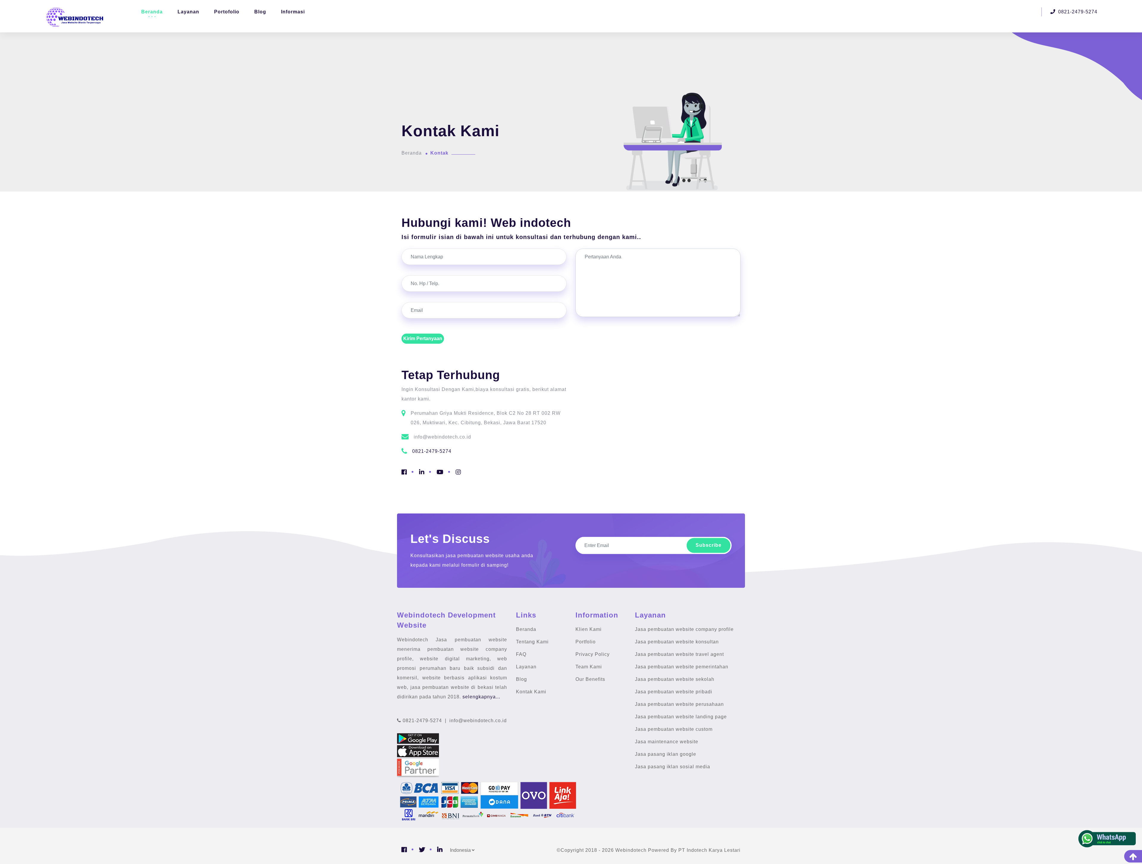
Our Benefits (590, 679)
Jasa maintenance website (666, 741)
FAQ (521, 654)
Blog (260, 11)
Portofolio (226, 11)
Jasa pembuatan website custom (674, 729)
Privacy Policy (592, 654)
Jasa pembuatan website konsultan (677, 641)
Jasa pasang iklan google (665, 754)
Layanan (188, 11)
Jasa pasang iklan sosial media (672, 766)
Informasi (293, 11)
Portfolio (585, 641)
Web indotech (531, 222)
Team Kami (588, 666)
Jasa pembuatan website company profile (684, 629)
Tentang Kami (532, 641)
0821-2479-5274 (1077, 11)
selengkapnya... (481, 696)
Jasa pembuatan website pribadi (673, 691)
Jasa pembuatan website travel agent (679, 654)
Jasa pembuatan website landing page (681, 716)
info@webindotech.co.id (477, 720)
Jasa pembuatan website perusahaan (679, 704)
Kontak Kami (531, 691)
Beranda (152, 11)
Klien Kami (588, 629)
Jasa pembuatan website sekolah (674, 679)
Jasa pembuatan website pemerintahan (681, 666)
